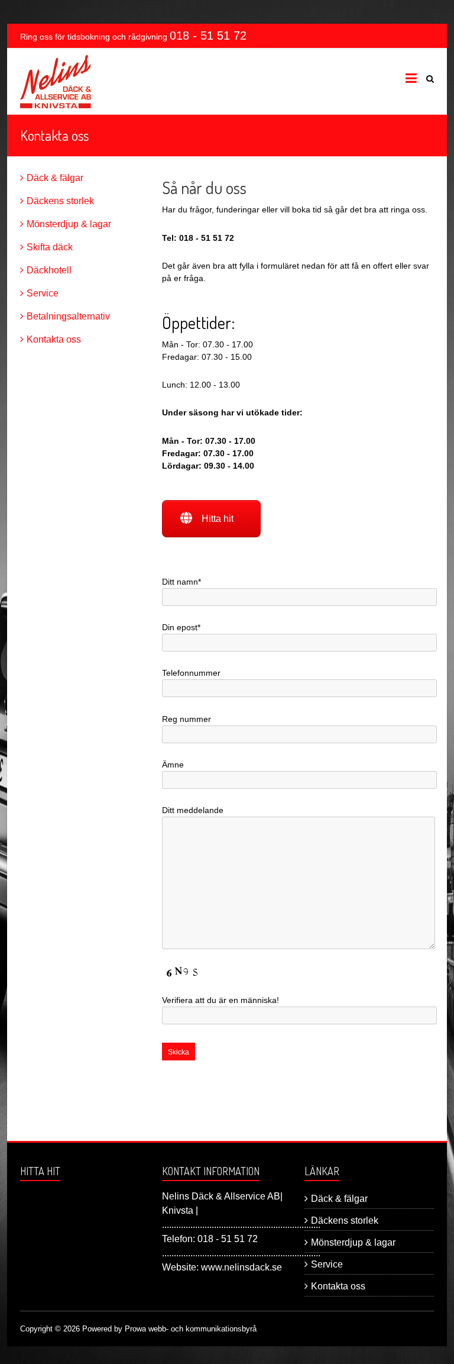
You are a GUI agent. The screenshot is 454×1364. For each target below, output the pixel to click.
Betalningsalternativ (68, 316)
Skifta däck (50, 247)
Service (43, 293)
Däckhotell (49, 270)
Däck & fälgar (55, 178)
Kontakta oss (54, 339)
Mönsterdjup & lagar (69, 224)
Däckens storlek (60, 201)
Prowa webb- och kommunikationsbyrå (191, 1328)
